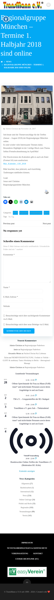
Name (6, 287)
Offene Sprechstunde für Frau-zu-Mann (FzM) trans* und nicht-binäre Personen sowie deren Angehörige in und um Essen (31, 386)
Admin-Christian (12, 129)
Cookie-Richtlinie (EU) (27, 559)
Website (6, 306)
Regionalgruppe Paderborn (35, 345)
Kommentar (9, 255)
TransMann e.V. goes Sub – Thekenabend (31, 408)
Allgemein (25, 484)
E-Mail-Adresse (10, 297)
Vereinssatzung (20, 554)
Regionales (24, 213)
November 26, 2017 (28, 129)
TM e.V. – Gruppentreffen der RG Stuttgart (31, 399)
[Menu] (48, 5)
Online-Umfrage (25, 500)
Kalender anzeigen (27, 471)
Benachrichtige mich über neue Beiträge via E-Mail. (27, 324)
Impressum (27, 543)
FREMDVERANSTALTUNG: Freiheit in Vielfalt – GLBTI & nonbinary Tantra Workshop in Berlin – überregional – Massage (27, 360)
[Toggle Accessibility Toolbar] (6, 19)
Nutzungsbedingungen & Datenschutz (27, 548)
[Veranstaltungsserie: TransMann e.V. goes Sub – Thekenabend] (36, 404)
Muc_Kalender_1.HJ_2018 (14, 164)
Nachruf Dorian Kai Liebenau (35, 353)
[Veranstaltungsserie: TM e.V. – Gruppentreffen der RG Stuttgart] (36, 395)
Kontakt (38, 554)
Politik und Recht (25, 504)
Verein (46, 213)
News (8, 62)
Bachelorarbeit (25, 488)
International (25, 492)
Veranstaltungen (36, 213)
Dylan (6, 358)
